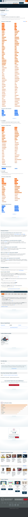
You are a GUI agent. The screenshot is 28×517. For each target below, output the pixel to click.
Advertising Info (11, 502)
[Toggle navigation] (1, 1)
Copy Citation (14, 368)
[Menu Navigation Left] (1, 3)
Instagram (18, 505)
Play (3, 489)
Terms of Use (24, 502)
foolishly (19, 325)
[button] (15, 3)
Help (2, 502)
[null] (15, 432)
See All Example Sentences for (14, 288)
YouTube (15, 505)
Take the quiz (24, 493)
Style (1, 363)
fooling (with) (3, 325)
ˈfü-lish (2, 12)
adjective (7, 10)
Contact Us (16, 502)
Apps (8, 502)
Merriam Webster (2, 499)
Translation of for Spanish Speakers (10, 375)
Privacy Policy (20, 502)
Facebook (10, 505)
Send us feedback (21, 270)
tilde (13, 432)
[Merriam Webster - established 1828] (2, 1)
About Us (5, 502)
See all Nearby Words (13, 327)
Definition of (3, 14)
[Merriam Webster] (14, 429)
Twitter (13, 505)
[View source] (18, 276)
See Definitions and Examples (13, 434)
